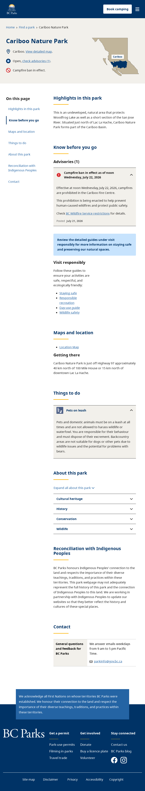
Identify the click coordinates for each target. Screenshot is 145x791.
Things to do (17, 143)
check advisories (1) (36, 61)
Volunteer (87, 758)
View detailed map (39, 51)
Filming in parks (61, 751)
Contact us (119, 744)
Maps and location (21, 132)
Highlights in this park (24, 109)
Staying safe (68, 293)
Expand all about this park (73, 488)
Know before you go (24, 120)
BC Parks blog (121, 751)
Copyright (116, 779)
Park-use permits (62, 744)
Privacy (72, 779)
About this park (19, 154)
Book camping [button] (117, 9)
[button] (137, 9)
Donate (85, 744)
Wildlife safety (69, 312)
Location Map (69, 347)
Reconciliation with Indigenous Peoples (22, 168)
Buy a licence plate (94, 751)
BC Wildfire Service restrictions (88, 213)
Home (10, 27)
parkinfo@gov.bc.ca (108, 661)
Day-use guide (69, 308)
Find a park (27, 27)
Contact (13, 182)
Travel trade (58, 758)
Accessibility (94, 779)
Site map (28, 779)
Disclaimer (50, 779)
